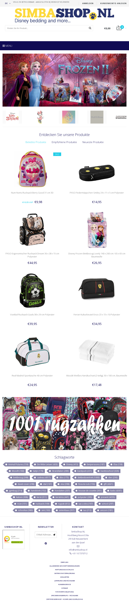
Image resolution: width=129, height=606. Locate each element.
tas (87, 510)
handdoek (38, 490)
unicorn (106, 510)
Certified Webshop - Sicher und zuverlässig (64, 599)
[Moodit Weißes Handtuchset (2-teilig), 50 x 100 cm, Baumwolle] (96, 351)
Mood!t (17, 471)
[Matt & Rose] (101, 117)
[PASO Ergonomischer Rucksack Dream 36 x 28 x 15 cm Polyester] (32, 229)
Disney (72, 464)
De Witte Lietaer (47, 464)
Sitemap (64, 588)
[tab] (36, 142)
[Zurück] (4, 81)
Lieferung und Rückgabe (64, 581)
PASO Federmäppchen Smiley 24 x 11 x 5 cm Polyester (97, 192)
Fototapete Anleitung (64, 592)
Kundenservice (64, 584)
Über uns (64, 562)
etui (64, 484)
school (107, 503)
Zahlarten (64, 577)
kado (116, 490)
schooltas (25, 510)
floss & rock (86, 484)
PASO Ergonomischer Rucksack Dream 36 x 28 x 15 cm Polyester (32, 255)
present (107, 497)
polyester (84, 497)
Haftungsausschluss (64, 570)
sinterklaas (66, 510)
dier (112, 477)
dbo (64, 477)
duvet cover (25, 484)
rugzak (64, 503)
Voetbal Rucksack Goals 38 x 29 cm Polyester (32, 314)
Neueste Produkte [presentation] (93, 142)
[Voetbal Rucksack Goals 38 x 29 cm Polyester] (32, 290)
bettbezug (20, 477)
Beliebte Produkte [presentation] (36, 142)
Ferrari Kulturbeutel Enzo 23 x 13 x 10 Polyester (97, 314)
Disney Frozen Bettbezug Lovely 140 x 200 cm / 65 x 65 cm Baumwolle (96, 255)
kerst (41, 497)
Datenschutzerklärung (64, 573)
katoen (22, 497)
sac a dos (85, 503)
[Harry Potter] (73, 117)
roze (22, 503)
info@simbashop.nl (78, 549)
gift (108, 484)
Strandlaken (60, 471)
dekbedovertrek (88, 477)
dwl (47, 484)
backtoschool (109, 471)
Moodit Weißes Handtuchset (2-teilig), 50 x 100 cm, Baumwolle (96, 375)
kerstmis (62, 497)
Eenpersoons (95, 464)
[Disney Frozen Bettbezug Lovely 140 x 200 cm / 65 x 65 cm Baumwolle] (96, 229)
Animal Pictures (18, 464)
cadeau (44, 477)
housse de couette (89, 490)
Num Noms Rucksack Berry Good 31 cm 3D (32, 192)
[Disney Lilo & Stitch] (16, 117)
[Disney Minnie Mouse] (44, 117)
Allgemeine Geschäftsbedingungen (65, 566)
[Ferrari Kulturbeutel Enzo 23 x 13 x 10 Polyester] (96, 290)
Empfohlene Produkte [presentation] (64, 142)
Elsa (117, 464)
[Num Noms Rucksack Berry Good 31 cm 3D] (32, 168)
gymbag (15, 490)
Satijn (37, 471)
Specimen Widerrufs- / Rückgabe (64, 595)
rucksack (42, 503)
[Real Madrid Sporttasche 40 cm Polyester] (32, 351)
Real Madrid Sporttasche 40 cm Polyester (32, 375)
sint (45, 510)
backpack (84, 471)
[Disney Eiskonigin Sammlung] (64, 80)
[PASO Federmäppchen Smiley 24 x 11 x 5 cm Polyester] (96, 168)
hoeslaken (62, 490)
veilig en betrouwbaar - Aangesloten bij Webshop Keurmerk (41, 2)
